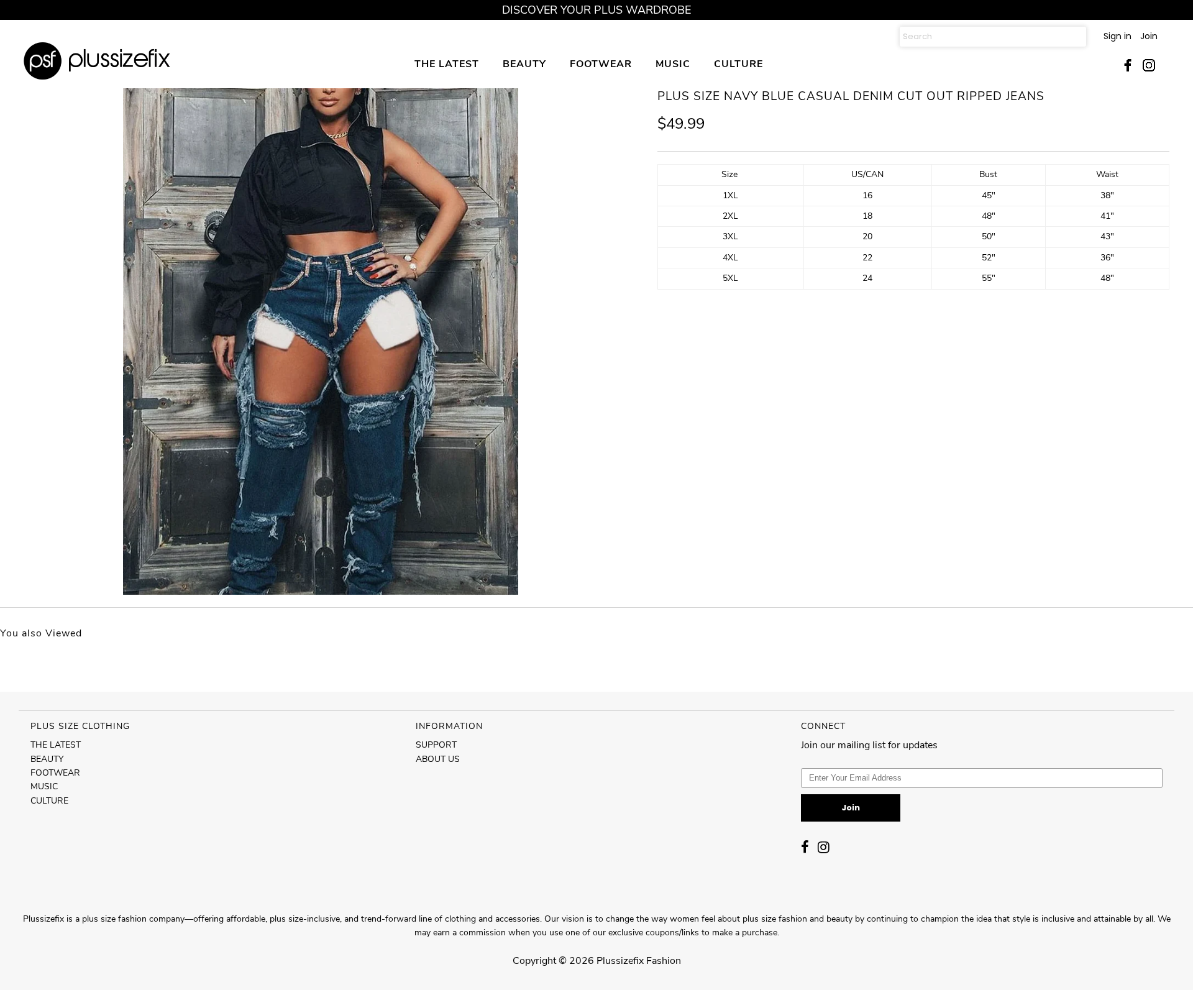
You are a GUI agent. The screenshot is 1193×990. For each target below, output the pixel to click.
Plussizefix (620, 961)
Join (1149, 36)
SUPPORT (436, 745)
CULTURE (738, 63)
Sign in (1117, 36)
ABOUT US (438, 759)
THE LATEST (446, 63)
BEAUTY (524, 63)
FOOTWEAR (601, 63)
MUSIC (673, 63)
